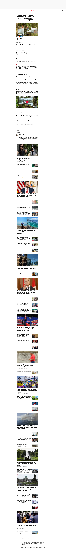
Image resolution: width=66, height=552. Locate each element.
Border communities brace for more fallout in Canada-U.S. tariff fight (24, 402)
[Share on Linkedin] (20, 36)
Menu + (2, 10)
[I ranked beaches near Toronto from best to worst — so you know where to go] (27, 223)
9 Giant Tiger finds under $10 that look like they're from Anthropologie (24, 170)
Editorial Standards (28, 543)
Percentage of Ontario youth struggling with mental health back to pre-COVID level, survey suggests (24, 470)
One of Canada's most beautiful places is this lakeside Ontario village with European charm (24, 244)
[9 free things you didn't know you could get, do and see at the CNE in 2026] (27, 382)
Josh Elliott (20, 38)
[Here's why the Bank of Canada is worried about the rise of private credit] (27, 357)
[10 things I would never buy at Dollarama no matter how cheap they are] (35, 177)
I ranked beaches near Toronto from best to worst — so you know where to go (27, 232)
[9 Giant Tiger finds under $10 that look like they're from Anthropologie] (35, 171)
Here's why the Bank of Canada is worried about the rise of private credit (27, 365)
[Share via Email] (22, 36)
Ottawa (28, 547)
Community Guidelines (23, 543)
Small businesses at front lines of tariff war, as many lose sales (24, 372)
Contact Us (38, 542)
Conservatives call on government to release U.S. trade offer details (23, 335)
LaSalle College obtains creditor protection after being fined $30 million (24, 501)
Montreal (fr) (26, 547)
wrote (27, 76)
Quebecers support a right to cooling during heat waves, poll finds (26, 464)
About (21, 542)
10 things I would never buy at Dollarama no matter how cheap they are (24, 176)
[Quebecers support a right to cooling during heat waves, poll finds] (27, 455)
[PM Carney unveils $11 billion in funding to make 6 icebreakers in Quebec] (35, 305)
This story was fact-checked (19, 41)
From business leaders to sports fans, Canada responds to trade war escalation (24, 310)
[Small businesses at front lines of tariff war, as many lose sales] (35, 372)
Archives (26, 542)
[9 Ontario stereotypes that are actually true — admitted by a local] (35, 274)
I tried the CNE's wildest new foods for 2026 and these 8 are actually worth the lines (24, 213)
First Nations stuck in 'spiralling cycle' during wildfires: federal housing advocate (24, 506)
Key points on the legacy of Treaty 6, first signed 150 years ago (26, 525)
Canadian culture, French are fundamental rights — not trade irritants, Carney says (26, 292)
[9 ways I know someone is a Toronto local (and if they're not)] (27, 260)
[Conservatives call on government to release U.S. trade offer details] (35, 336)
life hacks (18, 130)
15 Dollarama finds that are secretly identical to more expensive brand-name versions (23, 165)
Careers (29, 542)
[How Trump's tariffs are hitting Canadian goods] (35, 347)
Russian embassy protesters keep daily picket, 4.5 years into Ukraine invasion (23, 495)
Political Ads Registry (36, 543)
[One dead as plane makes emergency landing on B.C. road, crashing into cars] (35, 208)
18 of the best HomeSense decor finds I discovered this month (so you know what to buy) (24, 299)
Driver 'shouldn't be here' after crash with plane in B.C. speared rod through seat (23, 238)
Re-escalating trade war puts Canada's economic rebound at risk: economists (23, 408)
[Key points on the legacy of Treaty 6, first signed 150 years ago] (27, 517)
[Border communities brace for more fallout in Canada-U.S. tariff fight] (35, 403)
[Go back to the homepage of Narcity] (33, 10)
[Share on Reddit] (19, 36)
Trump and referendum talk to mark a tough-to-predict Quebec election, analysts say (24, 439)
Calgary (34, 547)
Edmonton (37, 547)
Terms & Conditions (23, 544)
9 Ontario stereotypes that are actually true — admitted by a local (24, 273)
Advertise (24, 542)
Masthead (32, 543)
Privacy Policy (40, 543)
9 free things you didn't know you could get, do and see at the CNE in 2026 (27, 391)
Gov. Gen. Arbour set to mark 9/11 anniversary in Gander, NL (22, 445)
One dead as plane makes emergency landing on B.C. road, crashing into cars (23, 207)
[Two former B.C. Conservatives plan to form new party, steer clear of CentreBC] (27, 480)
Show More (18, 132)
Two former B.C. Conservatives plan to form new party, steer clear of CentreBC (26, 489)
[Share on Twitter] (21, 36)
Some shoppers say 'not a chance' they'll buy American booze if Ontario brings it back (24, 249)
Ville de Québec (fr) (41, 547)
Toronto (23, 547)
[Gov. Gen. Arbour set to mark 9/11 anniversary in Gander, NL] (35, 445)
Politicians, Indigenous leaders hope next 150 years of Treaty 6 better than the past (24, 532)
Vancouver (31, 547)
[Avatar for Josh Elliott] (17, 135)
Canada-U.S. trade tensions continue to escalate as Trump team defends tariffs (26, 329)
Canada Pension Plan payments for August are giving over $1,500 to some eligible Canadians (24, 202)
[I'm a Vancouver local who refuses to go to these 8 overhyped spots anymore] (27, 150)
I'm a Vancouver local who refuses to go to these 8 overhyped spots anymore (25, 158)
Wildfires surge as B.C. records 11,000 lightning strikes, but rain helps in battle (27, 427)
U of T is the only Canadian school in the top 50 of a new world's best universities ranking (24, 397)
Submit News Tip (42, 542)
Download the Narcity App (33, 542)
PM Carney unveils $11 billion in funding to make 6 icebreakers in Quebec (24, 304)
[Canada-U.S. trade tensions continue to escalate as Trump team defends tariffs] (27, 320)
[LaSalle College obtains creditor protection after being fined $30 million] (35, 502)
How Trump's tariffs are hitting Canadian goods (23, 346)
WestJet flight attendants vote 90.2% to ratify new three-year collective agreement (24, 433)
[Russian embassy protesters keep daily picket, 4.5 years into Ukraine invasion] (35, 496)
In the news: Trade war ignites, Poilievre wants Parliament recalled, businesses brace (23, 341)
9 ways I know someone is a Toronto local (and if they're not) (27, 267)
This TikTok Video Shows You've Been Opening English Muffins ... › (24, 125)
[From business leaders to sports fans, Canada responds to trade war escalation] (35, 311)
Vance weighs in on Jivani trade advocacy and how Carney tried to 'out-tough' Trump (27, 195)
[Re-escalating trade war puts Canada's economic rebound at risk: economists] (35, 409)
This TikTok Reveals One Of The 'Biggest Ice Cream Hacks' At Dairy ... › (25, 124)
